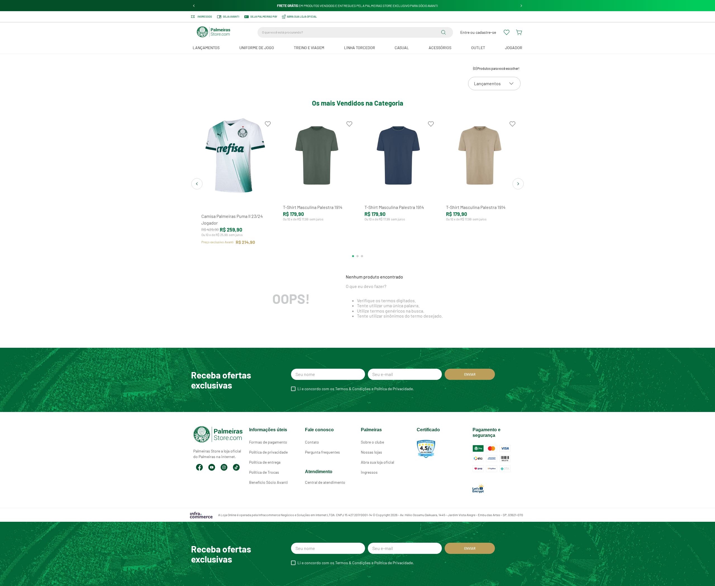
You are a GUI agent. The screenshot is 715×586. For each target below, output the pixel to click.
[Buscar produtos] (445, 32)
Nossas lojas (371, 452)
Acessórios (440, 47)
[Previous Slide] (194, 5)
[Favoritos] (507, 32)
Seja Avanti (231, 16)
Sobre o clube (372, 442)
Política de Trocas (264, 472)
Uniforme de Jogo (256, 47)
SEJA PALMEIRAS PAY (263, 16)
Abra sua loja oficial (377, 462)
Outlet (478, 47)
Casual (402, 47)
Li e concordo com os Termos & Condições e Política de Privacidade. (355, 389)
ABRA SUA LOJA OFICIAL (302, 16)
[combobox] (355, 32)
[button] (353, 256)
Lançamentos (206, 47)
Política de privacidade (268, 452)
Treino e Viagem (309, 47)
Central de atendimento (325, 482)
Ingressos (204, 16)
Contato (312, 442)
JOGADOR (513, 47)
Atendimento (318, 471)
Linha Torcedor (359, 47)
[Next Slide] (521, 5)
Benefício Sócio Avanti (268, 482)
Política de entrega (264, 462)
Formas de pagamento (268, 442)
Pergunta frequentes (322, 452)
